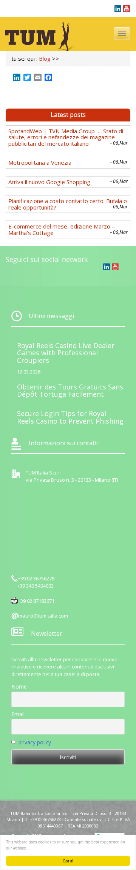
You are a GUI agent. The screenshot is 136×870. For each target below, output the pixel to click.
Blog (45, 58)
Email (18, 714)
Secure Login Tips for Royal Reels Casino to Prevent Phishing (70, 417)
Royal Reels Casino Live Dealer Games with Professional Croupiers (65, 353)
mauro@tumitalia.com (43, 615)
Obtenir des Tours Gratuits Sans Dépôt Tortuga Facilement (70, 390)
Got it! (68, 861)
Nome (19, 686)
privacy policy (35, 742)
